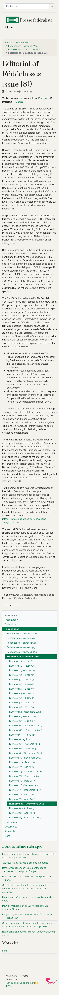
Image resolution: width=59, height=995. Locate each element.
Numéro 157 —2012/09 (21, 707)
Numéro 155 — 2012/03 (21, 698)
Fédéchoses (22, 42)
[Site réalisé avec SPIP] (51, 981)
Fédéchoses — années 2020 (22, 633)
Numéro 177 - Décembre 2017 (25, 790)
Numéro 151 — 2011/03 (21, 679)
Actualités (10, 831)
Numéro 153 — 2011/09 (21, 688)
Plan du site (12, 982)
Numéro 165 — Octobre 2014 (24, 744)
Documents (11, 826)
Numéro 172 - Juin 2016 (21, 767)
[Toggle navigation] (7, 28)
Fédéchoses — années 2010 (23, 46)
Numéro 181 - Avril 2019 (21, 808)
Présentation (11, 619)
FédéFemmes (12, 822)
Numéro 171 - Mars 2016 (22, 762)
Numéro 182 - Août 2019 (22, 813)
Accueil (8, 42)
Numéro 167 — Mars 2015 (22, 748)
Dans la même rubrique (22, 846)
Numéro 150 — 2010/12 (21, 675)
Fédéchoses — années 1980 (22, 642)
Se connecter (26, 982)
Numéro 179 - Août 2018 (22, 799)
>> (52, 6)
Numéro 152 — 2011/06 (21, 684)
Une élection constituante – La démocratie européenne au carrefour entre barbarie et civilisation (24, 888)
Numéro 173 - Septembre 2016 (25, 771)
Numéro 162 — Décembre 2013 (25, 730)
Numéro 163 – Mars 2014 (22, 734)
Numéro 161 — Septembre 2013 (26, 725)
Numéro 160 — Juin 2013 (22, 721)
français (43, 98)
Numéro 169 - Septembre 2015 (25, 753)
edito (20, 101)
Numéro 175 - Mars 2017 (22, 780)
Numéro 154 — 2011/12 (21, 693)
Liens (7, 836)
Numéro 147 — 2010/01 (21, 661)
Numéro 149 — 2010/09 (22, 670)
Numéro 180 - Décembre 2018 (24, 49)
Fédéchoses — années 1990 (22, 647)
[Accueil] (29, 20)
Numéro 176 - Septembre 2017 (25, 785)
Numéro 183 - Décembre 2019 (25, 817)
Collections (10, 624)
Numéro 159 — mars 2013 (22, 716)
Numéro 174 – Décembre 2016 (25, 776)
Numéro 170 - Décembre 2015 (25, 757)
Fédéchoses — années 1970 (21, 638)
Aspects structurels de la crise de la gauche (25, 862)
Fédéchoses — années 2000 (22, 652)
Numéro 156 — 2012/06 (22, 702)
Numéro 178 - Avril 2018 (21, 794)
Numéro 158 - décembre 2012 (25, 711)
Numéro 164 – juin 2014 (21, 739)
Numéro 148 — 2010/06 (22, 665)
